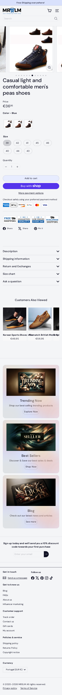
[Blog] (31, 492)
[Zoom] (49, 67)
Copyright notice (11, 652)
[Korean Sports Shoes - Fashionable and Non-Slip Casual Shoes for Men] (14, 319)
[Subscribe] (46, 554)
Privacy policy (10, 688)
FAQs (5, 595)
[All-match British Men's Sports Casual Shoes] (40, 319)
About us (7, 599)
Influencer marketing (13, 604)
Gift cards (8, 626)
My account (9, 630)
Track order (8, 617)
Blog (5, 590)
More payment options (31, 193)
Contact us (8, 621)
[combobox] (31, 18)
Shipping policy (10, 643)
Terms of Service (28, 688)
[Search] (56, 18)
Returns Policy (10, 648)
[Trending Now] (31, 382)
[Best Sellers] (31, 437)
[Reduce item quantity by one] (6, 167)
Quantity (7, 160)
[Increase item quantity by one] (17, 167)
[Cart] (49, 10)
